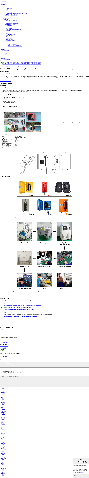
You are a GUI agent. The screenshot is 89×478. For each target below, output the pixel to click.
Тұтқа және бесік (8, 33)
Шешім (3, 3)
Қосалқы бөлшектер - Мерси (4, 360)
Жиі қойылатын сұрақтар (8, 53)
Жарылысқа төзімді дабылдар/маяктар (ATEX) (13, 29)
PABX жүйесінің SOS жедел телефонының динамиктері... (15, 312)
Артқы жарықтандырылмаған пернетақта (12, 34)
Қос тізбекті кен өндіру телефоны (11, 14)
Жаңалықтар (4, 49)
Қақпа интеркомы (9, 22)
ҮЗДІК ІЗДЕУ (4, 356)
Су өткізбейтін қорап (9, 36)
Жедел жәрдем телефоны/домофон (11, 20)
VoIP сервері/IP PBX (9, 6)
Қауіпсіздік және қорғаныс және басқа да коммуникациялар (15, 42)
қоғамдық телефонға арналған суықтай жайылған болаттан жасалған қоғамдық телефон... (22, 305)
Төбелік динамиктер (9, 28)
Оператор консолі (9, 8)
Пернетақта (8, 43)
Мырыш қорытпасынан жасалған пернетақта (15, 46)
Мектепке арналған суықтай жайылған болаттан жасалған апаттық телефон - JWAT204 (16, 295)
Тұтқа (7, 32)
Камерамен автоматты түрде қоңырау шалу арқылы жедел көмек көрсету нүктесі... (21, 316)
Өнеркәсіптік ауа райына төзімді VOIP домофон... (14, 302)
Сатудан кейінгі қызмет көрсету (9, 52)
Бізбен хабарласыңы (5, 50)
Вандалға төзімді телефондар (6, 59)
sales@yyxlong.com (5, 342)
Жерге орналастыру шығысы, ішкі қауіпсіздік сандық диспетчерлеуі (16, 13)
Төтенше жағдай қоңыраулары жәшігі (12, 23)
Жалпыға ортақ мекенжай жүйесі (9, 24)
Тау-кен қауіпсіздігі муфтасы (10, 12)
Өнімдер (3, 5)
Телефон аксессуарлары (8, 31)
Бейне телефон (6, 18)
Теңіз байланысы (8, 41)
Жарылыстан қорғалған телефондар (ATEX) (11, 15)
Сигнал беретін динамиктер (10, 27)
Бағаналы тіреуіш (8, 37)
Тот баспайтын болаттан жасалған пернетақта (15, 45)
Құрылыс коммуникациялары (10, 40)
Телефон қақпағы (7, 30)
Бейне (5, 54)
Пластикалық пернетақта (12, 44)
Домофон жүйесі (6, 19)
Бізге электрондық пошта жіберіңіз (5, 81)
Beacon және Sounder (9, 35)
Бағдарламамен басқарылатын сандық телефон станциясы (15, 7)
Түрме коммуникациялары (8, 38)
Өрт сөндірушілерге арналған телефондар (10, 17)
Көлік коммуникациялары (10, 39)
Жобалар (3, 4)
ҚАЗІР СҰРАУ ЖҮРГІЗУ (4, 346)
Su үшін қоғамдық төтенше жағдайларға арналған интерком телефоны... (19, 309)
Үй (2, 2)
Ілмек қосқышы (10, 47)
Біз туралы (4, 48)
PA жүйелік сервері (9, 25)
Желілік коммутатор (9, 10)
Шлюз (7, 9)
